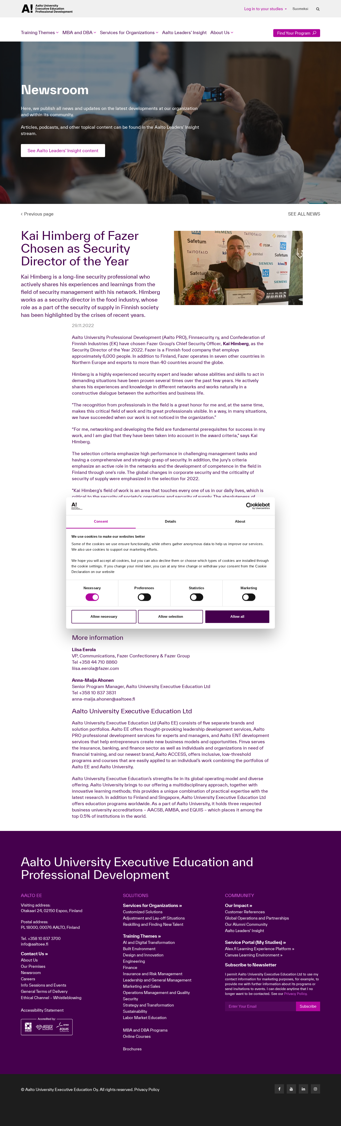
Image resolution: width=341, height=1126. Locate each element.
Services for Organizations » (152, 905)
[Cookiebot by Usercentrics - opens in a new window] (249, 506)
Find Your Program (294, 33)
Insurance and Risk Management (152, 974)
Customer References (245, 912)
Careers (28, 979)
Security (130, 999)
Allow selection (170, 616)
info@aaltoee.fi (34, 944)
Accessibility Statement (42, 1010)
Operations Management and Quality (156, 992)
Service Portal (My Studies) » (255, 942)
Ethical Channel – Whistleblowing (51, 997)
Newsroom (31, 972)
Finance (130, 967)
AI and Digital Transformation (149, 942)
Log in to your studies (264, 8)
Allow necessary (103, 616)
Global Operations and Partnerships (257, 918)
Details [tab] (170, 521)
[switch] (144, 597)
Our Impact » (238, 905)
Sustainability (135, 1011)
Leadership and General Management (157, 980)
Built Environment (139, 948)
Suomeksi (300, 8)
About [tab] (240, 521)
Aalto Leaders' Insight (184, 32)
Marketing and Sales (141, 986)
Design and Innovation (143, 955)
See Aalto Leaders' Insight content (63, 150)
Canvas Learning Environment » (254, 955)
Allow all (237, 616)
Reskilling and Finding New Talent (153, 924)
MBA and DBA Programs (145, 1030)
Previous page (39, 213)
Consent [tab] (101, 521)
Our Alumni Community (246, 924)
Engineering (134, 961)
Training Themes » (142, 936)
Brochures (132, 1049)
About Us (29, 960)
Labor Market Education (145, 1017)
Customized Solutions (142, 912)
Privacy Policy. (296, 994)
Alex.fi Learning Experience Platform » (259, 948)
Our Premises (33, 966)
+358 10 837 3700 (44, 938)
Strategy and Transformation (148, 1005)
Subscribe (308, 1006)
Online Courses (137, 1036)
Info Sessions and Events (43, 985)
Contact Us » (34, 953)
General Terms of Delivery (44, 991)
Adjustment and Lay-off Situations (154, 918)
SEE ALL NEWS (304, 213)
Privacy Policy (146, 1089)
